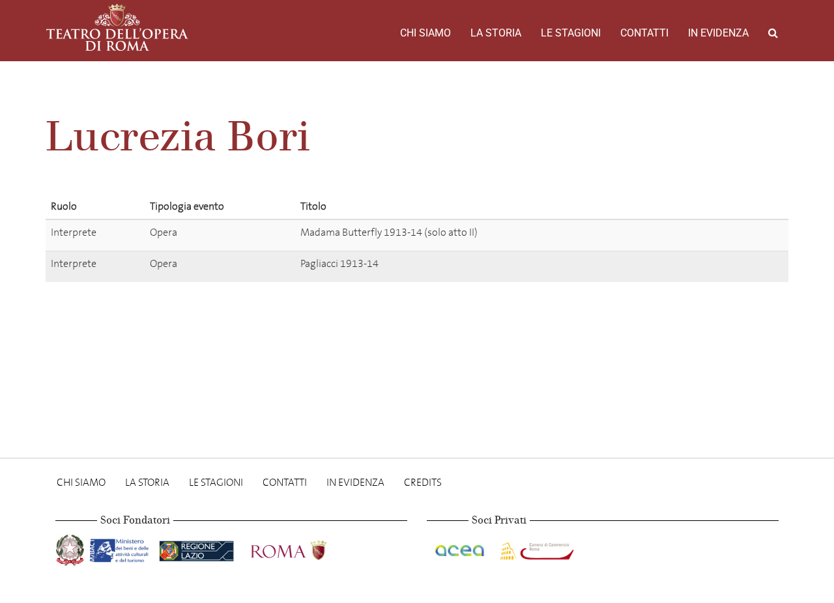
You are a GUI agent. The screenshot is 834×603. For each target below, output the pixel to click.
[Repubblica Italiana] (71, 548)
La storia (495, 33)
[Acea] (461, 548)
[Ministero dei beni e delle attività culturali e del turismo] (121, 548)
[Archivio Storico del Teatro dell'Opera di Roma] (117, 27)
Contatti (644, 33)
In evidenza (718, 33)
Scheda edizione (708, 235)
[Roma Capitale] (305, 548)
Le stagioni (571, 33)
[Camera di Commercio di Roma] (536, 548)
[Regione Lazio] (198, 548)
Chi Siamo (425, 33)
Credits (423, 482)
